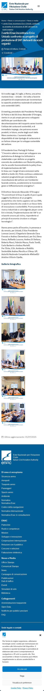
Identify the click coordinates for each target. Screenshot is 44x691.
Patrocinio (5, 525)
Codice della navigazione (12, 507)
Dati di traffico (7, 581)
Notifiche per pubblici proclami (14, 611)
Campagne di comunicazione (14, 574)
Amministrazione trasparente (13, 603)
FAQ (3, 615)
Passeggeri (6, 488)
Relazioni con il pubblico (12, 545)
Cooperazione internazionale (14, 541)
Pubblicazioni (7, 578)
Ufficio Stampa (7, 562)
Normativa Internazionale (12, 511)
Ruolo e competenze (10, 529)
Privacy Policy (27, 688)
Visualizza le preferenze (22, 683)
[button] (40, 635)
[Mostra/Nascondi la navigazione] (38, 6)
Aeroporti (5, 480)
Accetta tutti (22, 669)
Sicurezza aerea (8, 476)
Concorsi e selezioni (10, 549)
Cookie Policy (16, 688)
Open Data (6, 607)
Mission (4, 533)
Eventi (4, 585)
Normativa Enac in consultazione (15, 515)
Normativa (5, 500)
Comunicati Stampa (10, 566)
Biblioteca (5, 593)
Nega (22, 676)
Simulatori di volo (8, 589)
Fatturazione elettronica (11, 552)
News (3, 570)
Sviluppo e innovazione (11, 537)
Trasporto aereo (8, 484)
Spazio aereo (7, 492)
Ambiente (5, 496)
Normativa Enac (8, 503)
